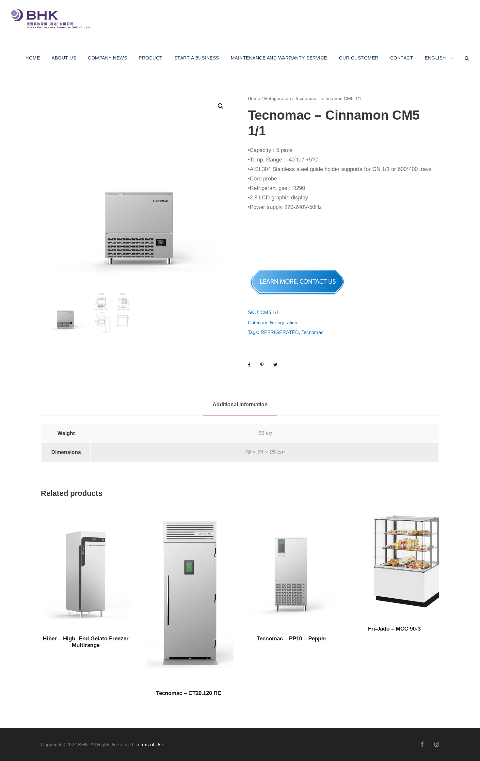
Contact (401, 57)
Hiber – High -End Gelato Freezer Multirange (86, 641)
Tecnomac (312, 332)
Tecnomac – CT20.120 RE (188, 693)
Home (254, 98)
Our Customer (358, 57)
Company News (107, 57)
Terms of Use (150, 744)
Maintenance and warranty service (279, 57)
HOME (32, 57)
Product (151, 57)
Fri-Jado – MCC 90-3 (394, 629)
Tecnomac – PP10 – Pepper (292, 638)
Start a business (196, 57)
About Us (64, 57)
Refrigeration (277, 98)
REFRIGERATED (280, 332)
